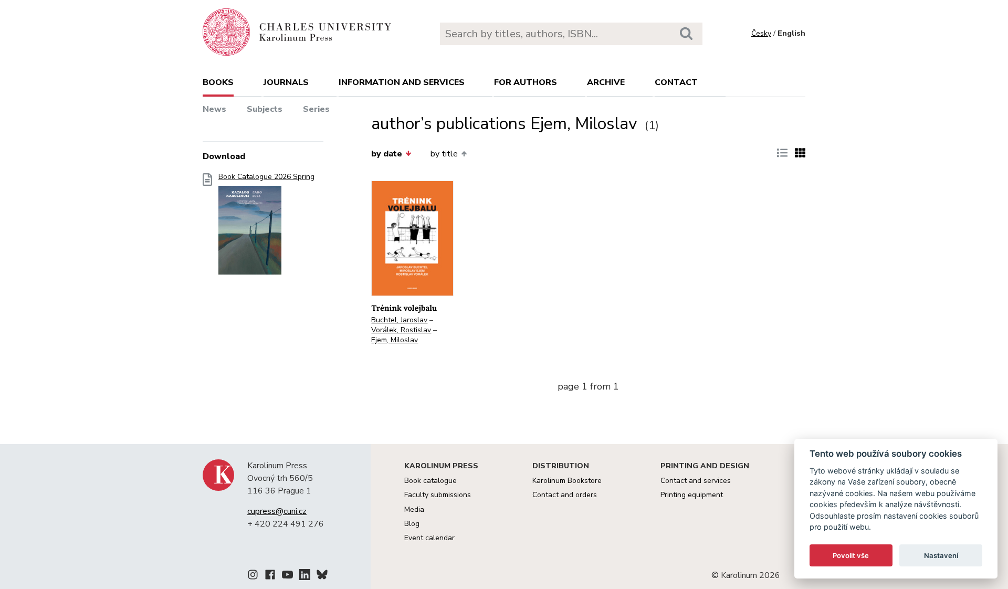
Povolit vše (851, 555)
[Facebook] (270, 576)
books (218, 82)
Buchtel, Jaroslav (399, 320)
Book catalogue (430, 481)
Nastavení (941, 555)
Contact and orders (564, 495)
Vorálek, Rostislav (401, 330)
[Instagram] (252, 576)
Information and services (402, 82)
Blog (411, 524)
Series (316, 109)
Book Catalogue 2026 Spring (266, 177)
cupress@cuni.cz (277, 511)
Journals (286, 82)
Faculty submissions (437, 495)
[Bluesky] (322, 576)
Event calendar (429, 538)
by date (386, 154)
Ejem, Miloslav (394, 340)
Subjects (264, 109)
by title (444, 154)
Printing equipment (691, 495)
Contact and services (695, 481)
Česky (761, 33)
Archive (606, 82)
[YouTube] (287, 576)
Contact (676, 82)
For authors (525, 82)
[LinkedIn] (304, 576)
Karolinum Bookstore (567, 481)
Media (414, 509)
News (214, 109)
